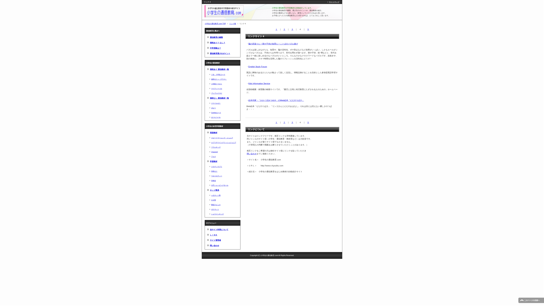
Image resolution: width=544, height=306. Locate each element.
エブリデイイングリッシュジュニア (223, 142)
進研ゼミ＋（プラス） (219, 79)
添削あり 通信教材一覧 (219, 69)
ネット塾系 (214, 190)
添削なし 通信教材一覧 (219, 98)
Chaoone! (214, 152)
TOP (215, 24)
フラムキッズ (216, 147)
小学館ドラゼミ (216, 84)
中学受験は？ (215, 48)
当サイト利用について (219, 230)
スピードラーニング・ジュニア (222, 138)
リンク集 (232, 24)
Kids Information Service (259, 83)
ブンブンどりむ (216, 93)
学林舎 (213, 180)
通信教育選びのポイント (220, 54)
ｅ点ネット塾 (216, 195)
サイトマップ (334, 2)
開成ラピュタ (216, 205)
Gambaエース (216, 112)
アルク (213, 156)
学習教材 (213, 161)
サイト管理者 (215, 240)
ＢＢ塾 (213, 200)
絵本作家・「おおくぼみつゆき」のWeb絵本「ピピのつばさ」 (276, 100)
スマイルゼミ (216, 103)
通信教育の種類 (216, 37)
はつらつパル (216, 117)
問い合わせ (252, 154)
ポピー (213, 108)
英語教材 (213, 133)
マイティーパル (216, 88)
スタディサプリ (216, 166)
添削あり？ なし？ (217, 43)
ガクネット (215, 209)
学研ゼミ (214, 171)
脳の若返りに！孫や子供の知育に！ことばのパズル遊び (273, 44)
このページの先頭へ (532, 300)
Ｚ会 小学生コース (218, 74)
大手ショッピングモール (219, 185)
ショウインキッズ (217, 214)
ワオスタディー (216, 176)
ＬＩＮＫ (213, 235)
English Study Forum (257, 66)
